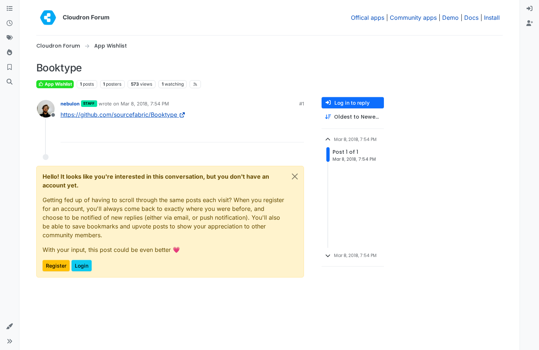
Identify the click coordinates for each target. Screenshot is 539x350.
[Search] (9, 82)
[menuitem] (529, 9)
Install (492, 17)
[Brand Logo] (48, 17)
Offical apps (367, 17)
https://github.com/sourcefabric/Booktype (118, 114)
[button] (9, 326)
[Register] (529, 23)
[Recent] (9, 23)
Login (81, 265)
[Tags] (9, 38)
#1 (301, 104)
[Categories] (9, 9)
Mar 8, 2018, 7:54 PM (145, 104)
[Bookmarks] (9, 67)
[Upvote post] (286, 133)
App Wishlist (58, 84)
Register (56, 265)
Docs (471, 17)
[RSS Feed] (195, 84)
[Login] (529, 9)
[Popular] (9, 53)
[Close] (295, 176)
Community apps (413, 17)
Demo (450, 17)
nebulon (70, 104)
